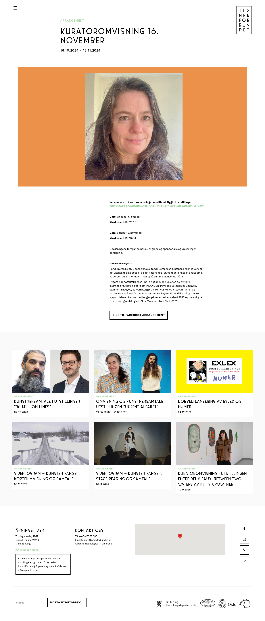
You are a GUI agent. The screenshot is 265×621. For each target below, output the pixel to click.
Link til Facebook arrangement (139, 315)
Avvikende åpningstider (27, 549)
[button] (15, 8)
